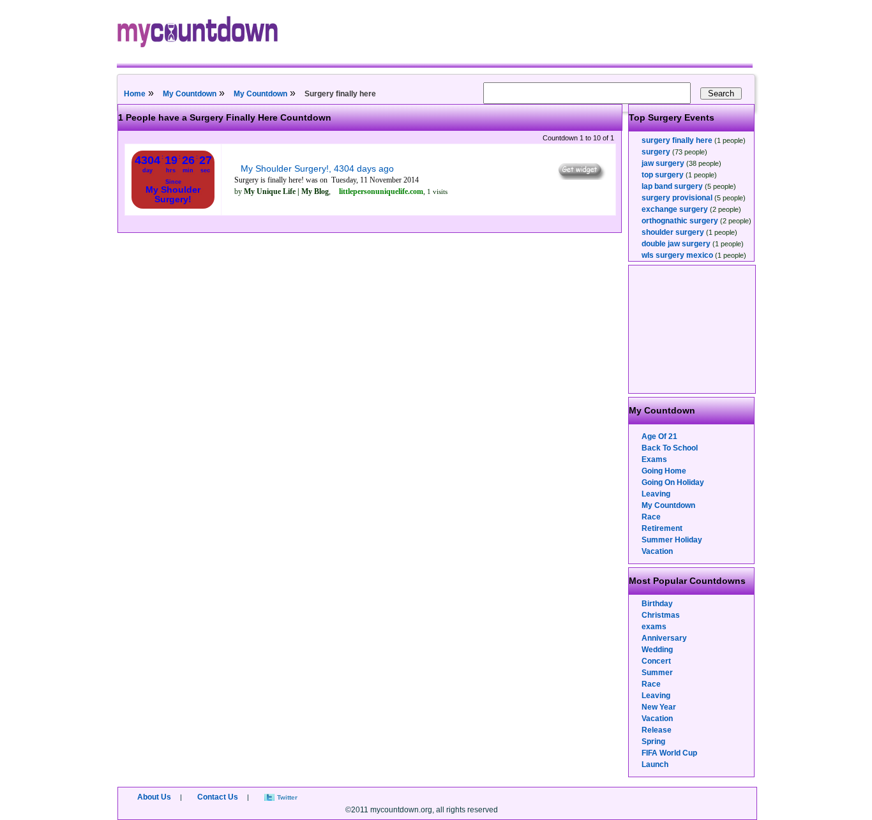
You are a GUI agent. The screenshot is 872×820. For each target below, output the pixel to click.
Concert (656, 661)
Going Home (664, 470)
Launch (655, 764)
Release (657, 730)
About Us (154, 797)
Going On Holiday (673, 482)
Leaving (656, 493)
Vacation (657, 551)
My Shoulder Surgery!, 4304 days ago (317, 168)
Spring (653, 741)
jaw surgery (663, 163)
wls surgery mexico (677, 255)
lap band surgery (672, 186)
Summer (657, 672)
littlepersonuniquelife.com (381, 191)
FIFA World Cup (669, 753)
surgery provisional (677, 197)
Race (651, 516)
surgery (656, 151)
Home (135, 93)
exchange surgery (675, 209)
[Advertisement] (692, 329)
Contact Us (217, 797)
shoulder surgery (673, 232)
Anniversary (664, 638)
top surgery (663, 174)
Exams (654, 459)
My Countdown (189, 93)
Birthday (657, 603)
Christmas (661, 615)
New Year (659, 707)
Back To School (670, 448)
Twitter (287, 797)
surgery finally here (677, 140)
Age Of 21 (659, 436)
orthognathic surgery (680, 220)
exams (654, 626)
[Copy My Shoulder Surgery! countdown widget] (580, 177)
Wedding (657, 649)
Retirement (662, 528)
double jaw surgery (676, 243)
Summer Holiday (672, 539)
